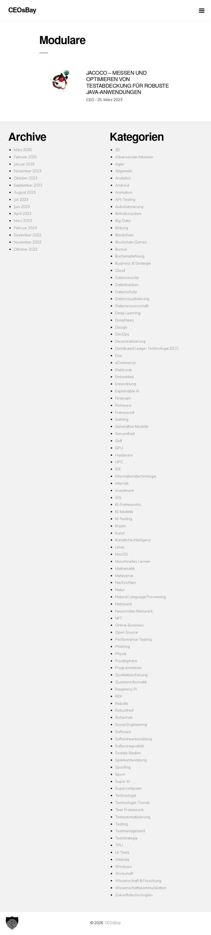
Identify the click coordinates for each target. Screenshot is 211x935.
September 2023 (28, 185)
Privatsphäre (126, 660)
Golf (118, 440)
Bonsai (121, 249)
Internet (121, 483)
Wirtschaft (124, 873)
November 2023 (27, 170)
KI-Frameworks (128, 504)
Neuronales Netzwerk (134, 611)
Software (123, 731)
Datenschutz (126, 291)
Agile (119, 164)
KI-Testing (123, 518)
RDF (118, 696)
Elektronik (123, 369)
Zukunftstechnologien (133, 894)
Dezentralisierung (130, 341)
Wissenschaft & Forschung (138, 880)
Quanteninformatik (131, 681)
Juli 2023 (21, 199)
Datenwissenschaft (131, 305)
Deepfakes (124, 320)
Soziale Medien (128, 752)
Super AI (122, 781)
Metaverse (124, 575)
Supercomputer (128, 788)
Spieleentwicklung (131, 760)
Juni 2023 (22, 206)
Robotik (121, 703)
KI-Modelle (124, 511)
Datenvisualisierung (132, 298)
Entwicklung (125, 383)
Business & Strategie (133, 263)
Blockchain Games (131, 242)
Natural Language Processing (140, 596)
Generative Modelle (131, 426)
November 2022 (27, 242)
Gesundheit (125, 433)
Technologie (125, 795)
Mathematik (125, 568)
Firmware (123, 405)
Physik (120, 653)
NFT (118, 618)
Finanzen (123, 398)
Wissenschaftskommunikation (140, 887)
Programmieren (128, 667)
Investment (124, 490)
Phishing (122, 646)
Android (122, 185)
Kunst (120, 533)
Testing (121, 824)
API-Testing (125, 199)
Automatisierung (129, 206)
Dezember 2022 (27, 234)
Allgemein (123, 170)
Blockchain (124, 234)
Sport (120, 774)
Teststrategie (126, 838)
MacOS (121, 554)
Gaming (121, 419)
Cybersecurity (127, 277)
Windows (123, 866)
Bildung (121, 227)
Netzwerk (123, 603)
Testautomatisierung (132, 816)
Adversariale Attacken (134, 156)
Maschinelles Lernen (132, 561)
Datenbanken (126, 284)
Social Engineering (131, 724)
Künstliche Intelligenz (133, 539)
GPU (119, 447)
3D (117, 149)
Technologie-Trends (132, 802)
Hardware (124, 455)
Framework (125, 412)
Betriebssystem (128, 213)
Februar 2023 (25, 227)
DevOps (122, 334)
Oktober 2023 (25, 178)
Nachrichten (125, 582)
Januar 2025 (24, 164)
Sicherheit (123, 717)
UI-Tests (122, 852)
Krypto (120, 525)
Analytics (123, 178)
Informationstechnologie (135, 476)
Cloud (120, 270)
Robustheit (124, 710)
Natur (120, 589)
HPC (119, 461)
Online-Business (129, 625)
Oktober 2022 (25, 249)
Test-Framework (129, 809)
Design (121, 327)
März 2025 (23, 149)
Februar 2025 (25, 156)
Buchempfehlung (129, 256)
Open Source (126, 632)
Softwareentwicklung (133, 738)
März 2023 (23, 220)
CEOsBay (113, 922)
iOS (118, 497)
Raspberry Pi (126, 689)
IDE (118, 469)
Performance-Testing (133, 639)
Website (122, 859)
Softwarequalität (129, 745)
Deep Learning (127, 312)
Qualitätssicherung (131, 674)
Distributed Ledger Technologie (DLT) (146, 348)
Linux (119, 547)
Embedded (124, 376)
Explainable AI (127, 391)
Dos (118, 355)
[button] (12, 923)
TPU (119, 845)
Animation (123, 192)
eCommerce (125, 362)
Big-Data (123, 220)
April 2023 (22, 213)
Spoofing (123, 767)
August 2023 (25, 192)
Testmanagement (130, 830)
